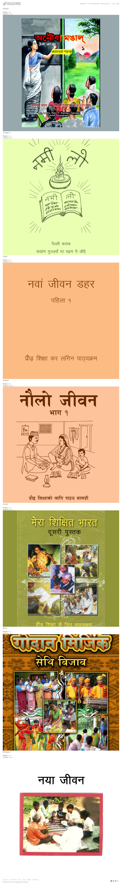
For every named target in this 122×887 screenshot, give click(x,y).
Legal (23, 879)
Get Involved (94, 4)
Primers (29, 879)
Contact (5, 879)
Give (113, 4)
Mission (83, 4)
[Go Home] (12, 3)
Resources (104, 4)
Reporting (35, 879)
